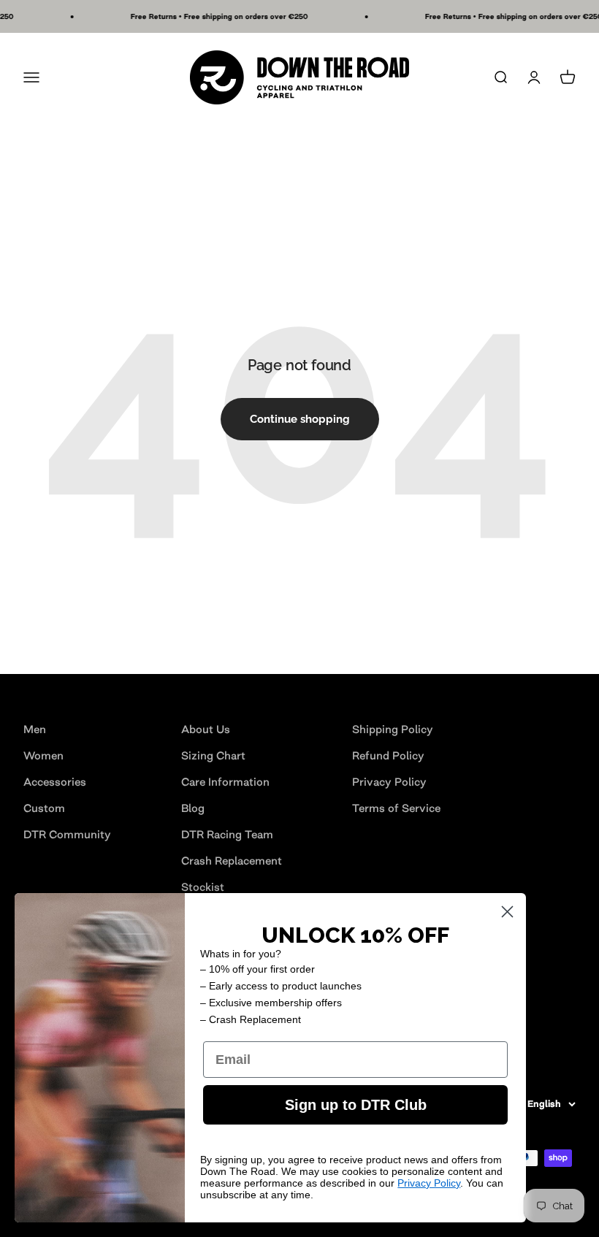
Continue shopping (300, 419)
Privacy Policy (389, 781)
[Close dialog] (507, 911)
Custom (44, 808)
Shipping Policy (392, 729)
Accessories (54, 781)
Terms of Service (396, 808)
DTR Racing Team (227, 834)
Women (43, 755)
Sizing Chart (213, 755)
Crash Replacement (231, 860)
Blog (193, 808)
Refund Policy (388, 755)
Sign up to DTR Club (356, 1105)
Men (34, 729)
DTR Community (67, 834)
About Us (205, 729)
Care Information (225, 781)
